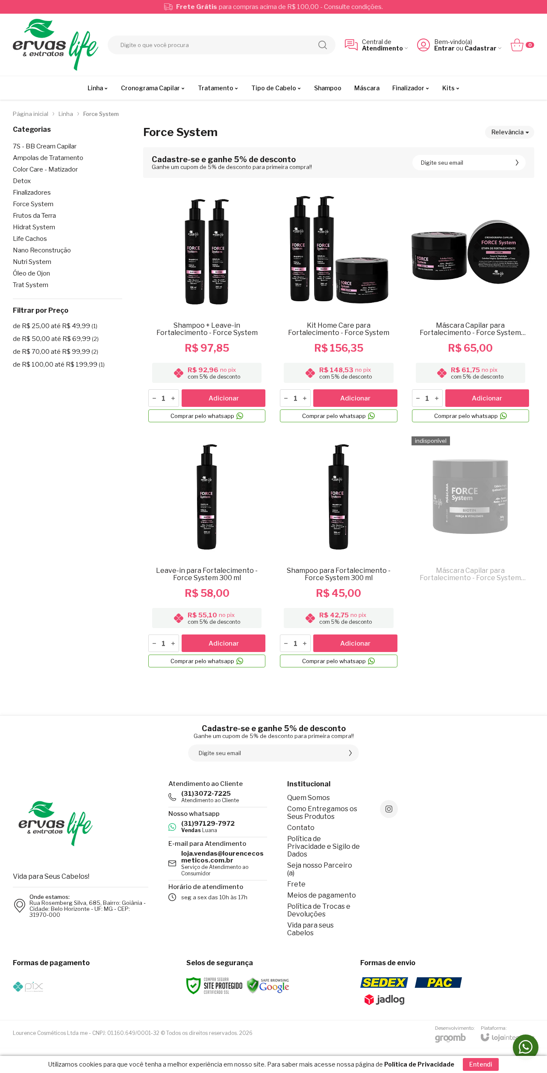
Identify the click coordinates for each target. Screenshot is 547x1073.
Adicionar (224, 398)
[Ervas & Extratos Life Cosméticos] (55, 45)
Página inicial (30, 113)
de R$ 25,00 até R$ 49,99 (55, 326)
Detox (22, 181)
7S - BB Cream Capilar (44, 146)
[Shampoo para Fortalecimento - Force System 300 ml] (338, 552)
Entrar (444, 48)
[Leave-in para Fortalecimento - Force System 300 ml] (207, 552)
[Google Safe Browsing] (268, 985)
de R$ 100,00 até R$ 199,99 (59, 364)
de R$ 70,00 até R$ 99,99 (55, 352)
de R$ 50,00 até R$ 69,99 (56, 339)
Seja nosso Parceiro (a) (319, 869)
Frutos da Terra (34, 215)
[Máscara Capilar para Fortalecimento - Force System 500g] (470, 552)
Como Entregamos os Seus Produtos (322, 813)
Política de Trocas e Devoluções (318, 910)
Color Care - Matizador (45, 169)
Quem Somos (308, 798)
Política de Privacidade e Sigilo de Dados (323, 846)
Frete (296, 884)
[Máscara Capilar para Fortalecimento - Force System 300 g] (470, 307)
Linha (66, 113)
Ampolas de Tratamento (48, 158)
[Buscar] (322, 45)
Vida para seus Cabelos (310, 929)
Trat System (30, 285)
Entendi (480, 1064)
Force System (33, 204)
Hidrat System (34, 227)
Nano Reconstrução (42, 250)
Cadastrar (481, 48)
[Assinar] (517, 162)
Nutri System (32, 262)
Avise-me (470, 655)
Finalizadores (32, 192)
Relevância (507, 132)
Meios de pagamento (321, 895)
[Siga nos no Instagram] (389, 809)
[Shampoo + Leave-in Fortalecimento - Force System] (207, 307)
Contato (301, 828)
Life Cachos (30, 239)
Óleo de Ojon (31, 273)
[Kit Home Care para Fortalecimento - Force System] (338, 307)
